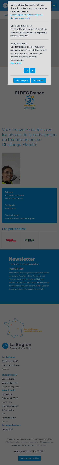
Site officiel (15, 63)
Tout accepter (21, 80)
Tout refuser (38, 80)
